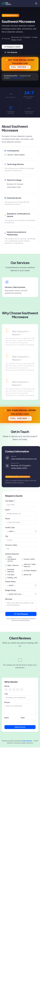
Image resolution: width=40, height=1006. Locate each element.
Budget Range (10, 590)
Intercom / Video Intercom (30, 565)
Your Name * (10, 501)
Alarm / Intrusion (13, 565)
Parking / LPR (12, 578)
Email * (7, 510)
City (6, 536)
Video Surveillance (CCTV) (11, 559)
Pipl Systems (27, 741)
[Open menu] (36, 3)
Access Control (29, 559)
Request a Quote (13, 47)
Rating (6, 686)
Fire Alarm (10, 575)
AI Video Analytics (30, 570)
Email (23, 718)
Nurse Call (27, 575)
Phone (7, 519)
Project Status (10, 581)
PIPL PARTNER (18, 67)
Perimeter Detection (10, 571)
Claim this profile (17, 78)
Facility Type (10, 527)
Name (6, 718)
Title (6, 694)
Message (8, 599)
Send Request (22, 614)
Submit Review (20, 727)
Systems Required (12, 554)
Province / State (11, 545)
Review (7, 702)
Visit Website (12, 52)
